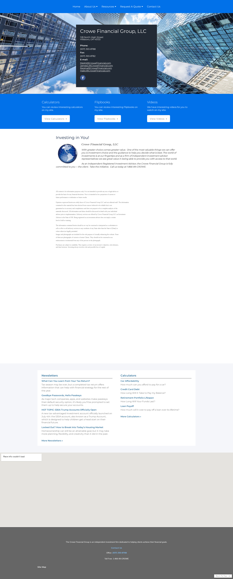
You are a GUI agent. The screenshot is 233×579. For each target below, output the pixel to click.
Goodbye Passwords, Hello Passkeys (61, 395)
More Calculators (131, 416)
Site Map (41, 567)
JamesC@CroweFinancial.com (96, 65)
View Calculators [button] (54, 119)
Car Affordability (130, 381)
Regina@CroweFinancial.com (96, 68)
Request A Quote (130, 6)
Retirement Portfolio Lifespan (137, 398)
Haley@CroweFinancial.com (95, 70)
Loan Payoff (127, 406)
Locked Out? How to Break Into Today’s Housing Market (72, 427)
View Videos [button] (157, 119)
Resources (108, 6)
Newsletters (50, 375)
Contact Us (153, 6)
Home (76, 6)
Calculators (128, 375)
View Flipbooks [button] (106, 119)
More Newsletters (52, 440)
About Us (89, 6)
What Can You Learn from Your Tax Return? (66, 381)
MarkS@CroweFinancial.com (95, 63)
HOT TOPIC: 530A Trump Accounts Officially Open (69, 410)
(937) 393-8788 (119, 553)
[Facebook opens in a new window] (82, 78)
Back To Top (221, 576)
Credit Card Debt (130, 389)
